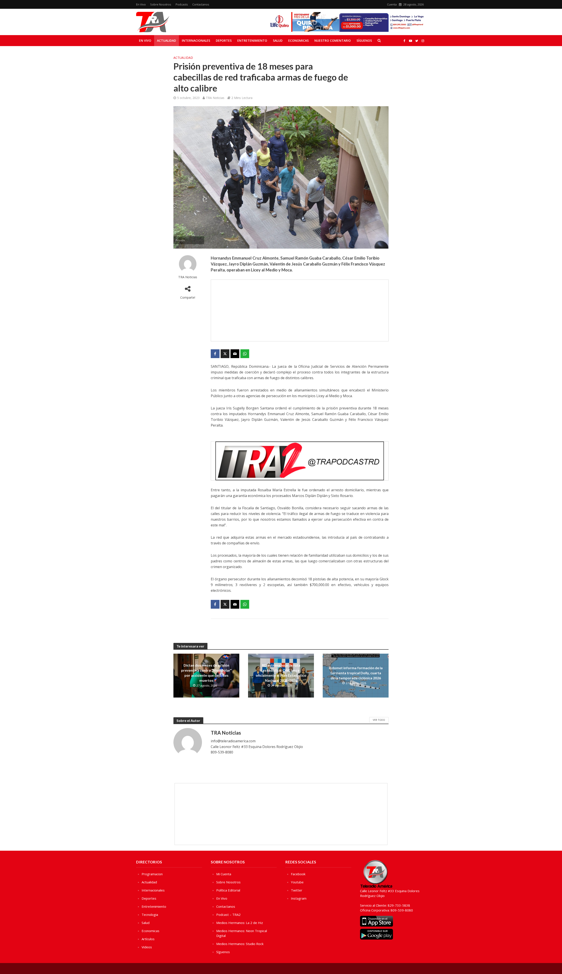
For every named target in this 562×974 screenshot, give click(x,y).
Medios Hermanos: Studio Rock (239, 944)
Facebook (298, 874)
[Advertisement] (299, 310)
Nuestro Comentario (332, 40)
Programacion (152, 874)
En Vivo (141, 4)
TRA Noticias (215, 98)
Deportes (224, 40)
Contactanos (200, 4)
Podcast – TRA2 (228, 914)
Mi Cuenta (223, 874)
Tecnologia (150, 914)
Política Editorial (228, 890)
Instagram (298, 898)
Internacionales (196, 40)
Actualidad (166, 40)
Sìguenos (223, 952)
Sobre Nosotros (160, 4)
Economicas (298, 40)
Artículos (148, 939)
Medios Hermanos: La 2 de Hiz (239, 922)
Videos (147, 947)
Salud (278, 40)
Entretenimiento (252, 40)
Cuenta (392, 4)
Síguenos (364, 40)
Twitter (296, 890)
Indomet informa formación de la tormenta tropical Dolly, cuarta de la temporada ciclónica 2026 (356, 673)
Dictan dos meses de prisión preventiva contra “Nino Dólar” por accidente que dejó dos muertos (206, 672)
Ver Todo (379, 719)
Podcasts (182, 4)
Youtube (297, 882)
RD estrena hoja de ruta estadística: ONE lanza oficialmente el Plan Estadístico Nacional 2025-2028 (281, 672)
